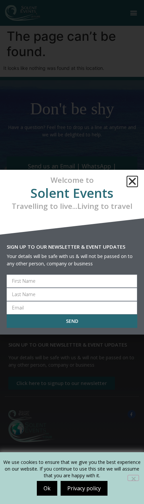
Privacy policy (84, 488)
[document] (72, 252)
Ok (47, 488)
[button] (132, 181)
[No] (133, 478)
